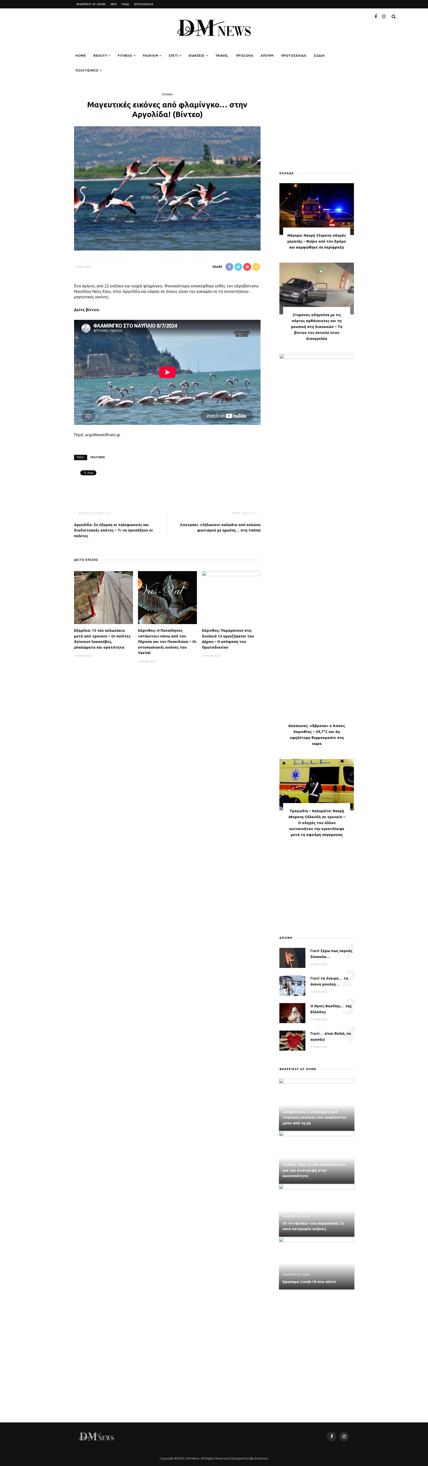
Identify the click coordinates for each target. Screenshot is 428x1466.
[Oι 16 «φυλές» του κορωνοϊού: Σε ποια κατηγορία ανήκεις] (316, 1210)
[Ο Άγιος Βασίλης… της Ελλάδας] (292, 1012)
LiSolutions (260, 1458)
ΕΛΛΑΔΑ (167, 94)
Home (81, 55)
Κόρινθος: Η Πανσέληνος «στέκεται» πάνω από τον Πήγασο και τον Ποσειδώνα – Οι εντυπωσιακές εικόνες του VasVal (167, 641)
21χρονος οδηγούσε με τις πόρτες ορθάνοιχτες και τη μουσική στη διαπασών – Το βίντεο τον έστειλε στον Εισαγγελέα (317, 327)
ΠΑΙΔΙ (125, 4)
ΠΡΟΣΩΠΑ (244, 55)
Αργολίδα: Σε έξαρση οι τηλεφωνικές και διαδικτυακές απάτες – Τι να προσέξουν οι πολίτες (113, 530)
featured (97, 457)
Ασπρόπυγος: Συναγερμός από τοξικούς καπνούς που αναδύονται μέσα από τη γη (315, 1117)
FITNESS (125, 55)
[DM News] (96, 1436)
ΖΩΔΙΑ (319, 55)
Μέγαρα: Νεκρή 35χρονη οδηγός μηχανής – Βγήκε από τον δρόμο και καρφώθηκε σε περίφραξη (316, 241)
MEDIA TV (318, 1105)
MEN (113, 4)
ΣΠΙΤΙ (173, 55)
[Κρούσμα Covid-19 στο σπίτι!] (316, 1263)
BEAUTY (100, 55)
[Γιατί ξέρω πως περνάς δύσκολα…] (292, 957)
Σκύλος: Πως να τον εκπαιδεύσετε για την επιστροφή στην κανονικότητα (314, 1170)
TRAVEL (222, 55)
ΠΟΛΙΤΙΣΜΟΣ (87, 70)
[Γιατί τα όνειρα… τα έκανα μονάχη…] (292, 985)
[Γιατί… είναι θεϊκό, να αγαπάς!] (292, 1040)
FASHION (150, 55)
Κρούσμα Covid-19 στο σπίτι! (309, 1282)
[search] (393, 16)
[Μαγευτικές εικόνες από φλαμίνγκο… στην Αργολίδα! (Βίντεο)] (167, 188)
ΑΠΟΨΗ (267, 55)
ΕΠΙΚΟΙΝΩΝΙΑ (143, 4)
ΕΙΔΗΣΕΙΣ (197, 55)
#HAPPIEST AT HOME (91, 4)
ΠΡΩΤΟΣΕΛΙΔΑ (293, 55)
